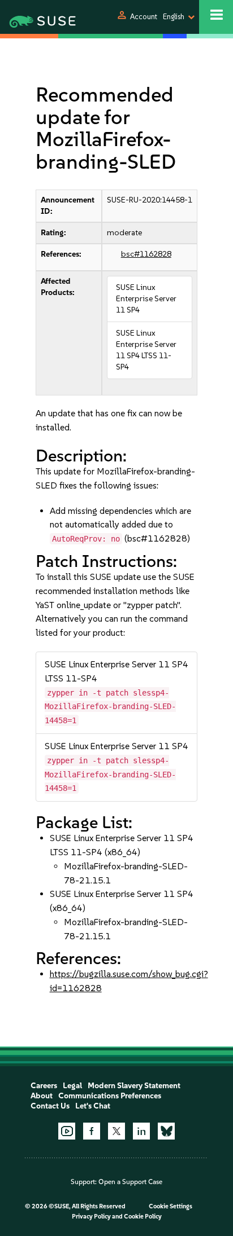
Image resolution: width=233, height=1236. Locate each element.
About (42, 1096)
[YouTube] (66, 1131)
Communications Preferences (109, 1096)
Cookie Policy (143, 1216)
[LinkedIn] (141, 1131)
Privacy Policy (91, 1216)
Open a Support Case (130, 1182)
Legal (72, 1085)
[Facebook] (91, 1131)
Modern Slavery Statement (134, 1085)
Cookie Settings (170, 1206)
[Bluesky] (166, 1131)
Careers (44, 1085)
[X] (116, 1131)
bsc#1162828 (146, 254)
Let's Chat (92, 1106)
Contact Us (50, 1106)
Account (143, 16)
